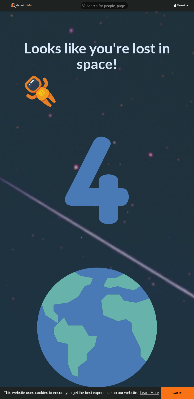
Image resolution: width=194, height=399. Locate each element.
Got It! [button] (177, 393)
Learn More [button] (149, 393)
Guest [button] (181, 5)
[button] (104, 5)
